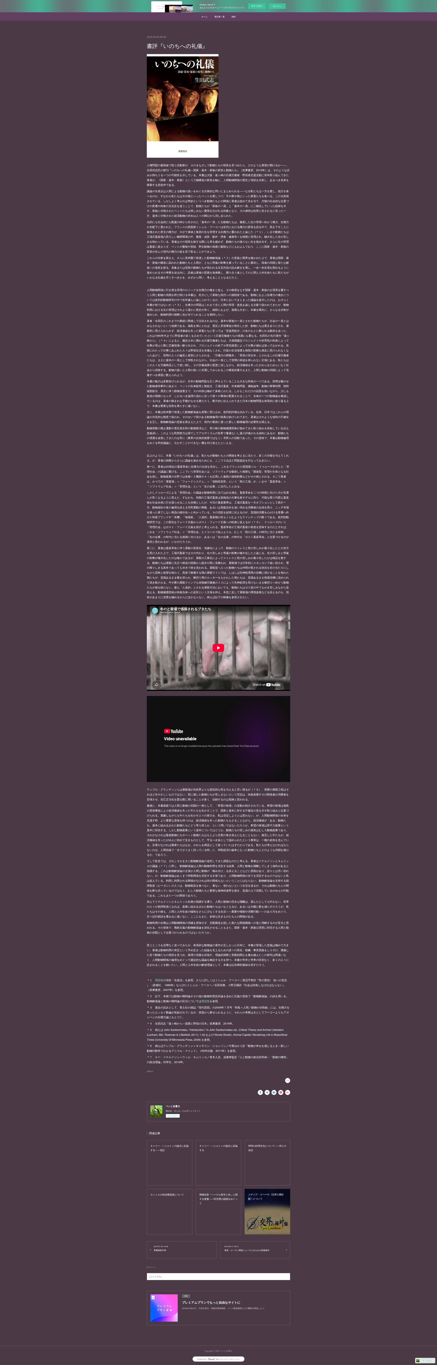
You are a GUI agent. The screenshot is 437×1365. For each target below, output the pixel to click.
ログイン (277, 6)
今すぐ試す (256, 6)
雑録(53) (150, 1071)
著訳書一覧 (219, 16)
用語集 (159, 980)
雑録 (233, 16)
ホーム (204, 16)
